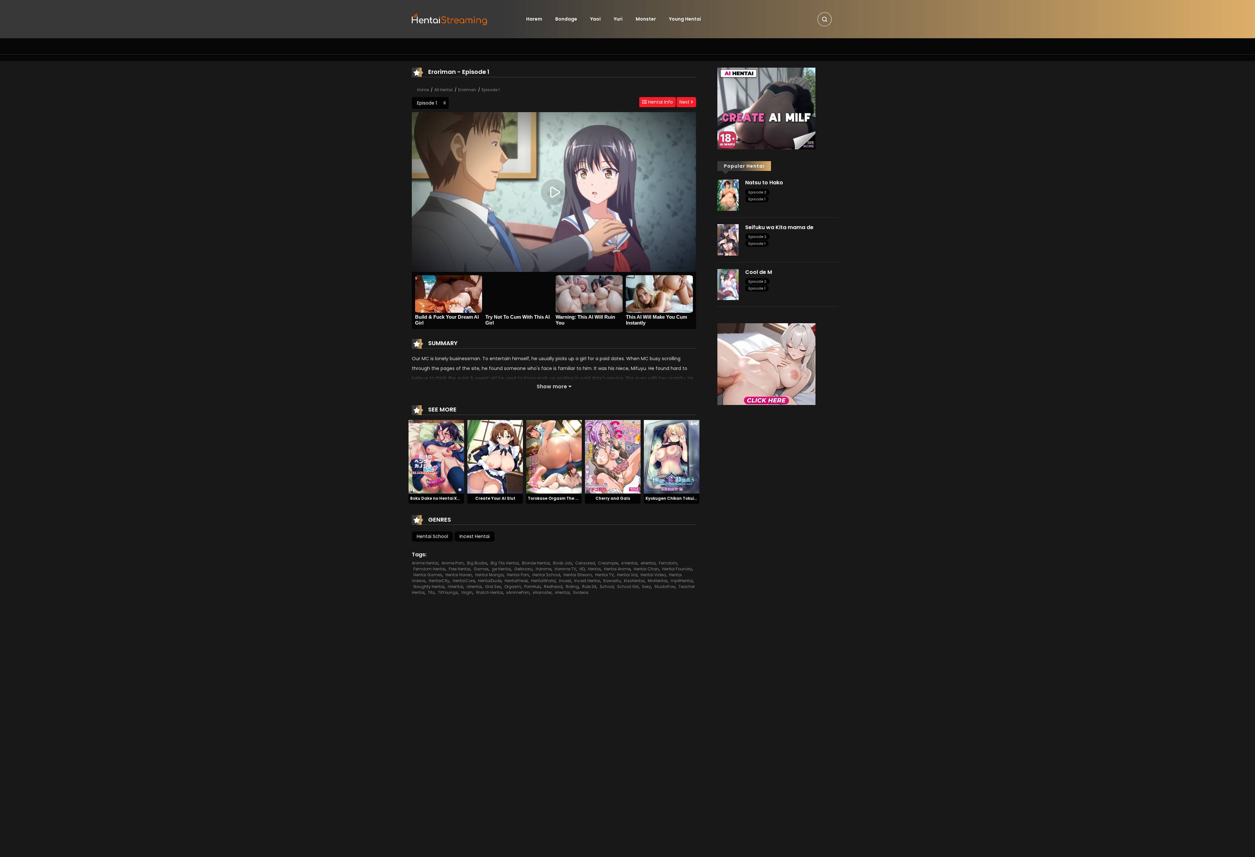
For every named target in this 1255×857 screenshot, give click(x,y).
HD (582, 569)
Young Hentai (685, 19)
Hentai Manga (489, 575)
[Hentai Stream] (450, 18)
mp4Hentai (682, 580)
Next (685, 102)
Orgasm (512, 586)
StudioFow (664, 586)
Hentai (594, 569)
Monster (646, 19)
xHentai (562, 592)
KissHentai (634, 580)
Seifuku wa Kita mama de (779, 227)
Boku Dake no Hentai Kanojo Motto (446, 498)
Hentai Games (427, 575)
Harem (534, 19)
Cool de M (758, 272)
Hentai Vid (627, 575)
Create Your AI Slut (495, 498)
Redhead (553, 586)
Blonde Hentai (536, 563)
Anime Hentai (425, 563)
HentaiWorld (543, 580)
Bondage (566, 19)
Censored (585, 563)
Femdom (668, 563)
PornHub (532, 586)
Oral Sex (493, 586)
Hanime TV (565, 569)
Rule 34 (589, 586)
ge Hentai (501, 569)
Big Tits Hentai (505, 563)
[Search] (824, 19)
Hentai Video (653, 575)
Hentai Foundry (677, 569)
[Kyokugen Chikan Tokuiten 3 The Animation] (671, 456)
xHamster (542, 592)
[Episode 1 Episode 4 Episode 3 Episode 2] (430, 103)
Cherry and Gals (612, 498)
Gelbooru (523, 569)
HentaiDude (489, 580)
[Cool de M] (728, 284)
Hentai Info (660, 102)
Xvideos (581, 592)
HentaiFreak (516, 580)
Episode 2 (757, 192)
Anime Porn (453, 563)
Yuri (618, 19)
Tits (431, 592)
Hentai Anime (617, 569)
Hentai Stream (577, 575)
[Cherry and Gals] (613, 456)
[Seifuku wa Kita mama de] (728, 239)
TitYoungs (448, 592)
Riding (572, 586)
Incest (565, 580)
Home (423, 89)
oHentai (474, 586)
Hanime (543, 569)
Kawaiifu (612, 580)
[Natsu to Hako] (728, 195)
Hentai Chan (646, 569)
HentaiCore (464, 580)
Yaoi (595, 19)
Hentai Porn (518, 575)
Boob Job (562, 563)
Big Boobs (477, 563)
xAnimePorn (517, 592)
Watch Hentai (489, 592)
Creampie (608, 563)
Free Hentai (459, 569)
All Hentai (443, 89)
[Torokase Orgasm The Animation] (554, 456)
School (607, 586)
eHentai (648, 563)
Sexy (646, 586)
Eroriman (467, 89)
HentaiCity (439, 580)
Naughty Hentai (428, 586)
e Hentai (629, 563)
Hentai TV (604, 575)
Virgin (467, 592)
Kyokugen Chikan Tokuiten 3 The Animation (690, 498)
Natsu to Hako (764, 182)
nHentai (455, 586)
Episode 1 (491, 89)
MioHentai (657, 580)
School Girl (628, 586)
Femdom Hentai (429, 569)
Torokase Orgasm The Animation (562, 498)
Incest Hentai (475, 536)
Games (481, 569)
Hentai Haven (458, 575)
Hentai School (432, 536)
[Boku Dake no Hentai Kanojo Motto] (436, 456)
